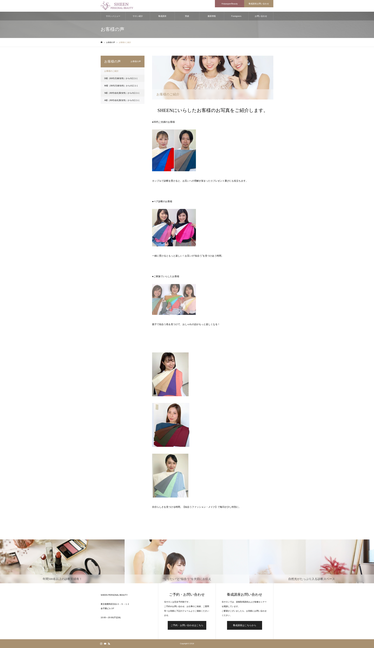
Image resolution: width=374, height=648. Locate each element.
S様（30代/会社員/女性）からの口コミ (122, 93)
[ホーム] (101, 42)
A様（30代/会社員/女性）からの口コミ (122, 100)
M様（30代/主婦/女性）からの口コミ (121, 85)
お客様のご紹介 (111, 71)
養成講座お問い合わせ (259, 3)
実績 (187, 16)
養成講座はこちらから (244, 625)
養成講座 (162, 16)
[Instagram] (101, 643)
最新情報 (212, 16)
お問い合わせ (261, 16)
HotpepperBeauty (229, 3)
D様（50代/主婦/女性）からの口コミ (121, 78)
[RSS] (109, 643)
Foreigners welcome (236, 17)
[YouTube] (105, 643)
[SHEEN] (118, 6)
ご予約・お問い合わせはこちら (187, 625)
